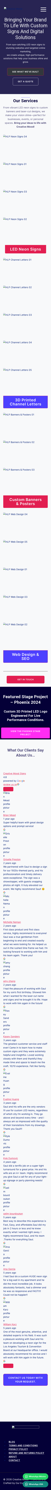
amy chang (9, 981)
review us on (10, 784)
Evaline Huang (11, 1099)
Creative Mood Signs (14, 773)
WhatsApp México (37, 1476)
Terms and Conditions (23, 1445)
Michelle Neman (12, 922)
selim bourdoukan (13, 1213)
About (13, 1456)
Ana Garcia (9, 1269)
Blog (12, 1442)
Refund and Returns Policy (26, 1453)
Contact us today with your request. (25, 1379)
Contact (14, 1460)
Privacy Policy (18, 1449)
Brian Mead (9, 815)
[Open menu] (45, 9)
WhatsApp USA (36, 1484)
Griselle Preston (12, 859)
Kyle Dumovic (10, 1158)
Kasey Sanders (11, 1036)
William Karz (10, 1324)
